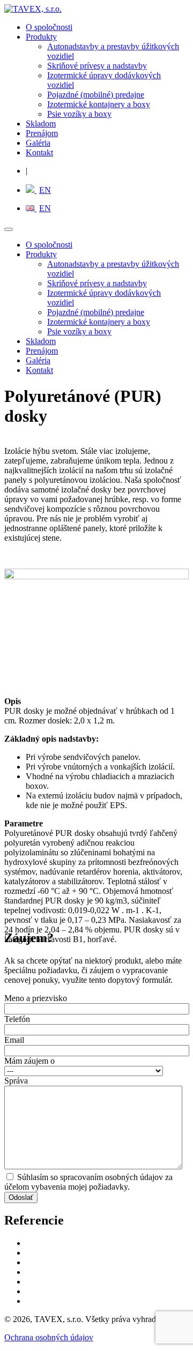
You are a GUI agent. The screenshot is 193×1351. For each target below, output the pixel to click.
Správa (16, 1080)
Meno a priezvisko (35, 998)
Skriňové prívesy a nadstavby (97, 65)
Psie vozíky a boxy (79, 113)
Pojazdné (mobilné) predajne (95, 94)
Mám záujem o (29, 1060)
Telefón (17, 1019)
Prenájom (42, 133)
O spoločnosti (49, 27)
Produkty (41, 36)
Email (14, 1039)
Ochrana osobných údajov (48, 1337)
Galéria (38, 142)
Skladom (41, 123)
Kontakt (39, 152)
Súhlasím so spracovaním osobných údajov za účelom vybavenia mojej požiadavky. (88, 1182)
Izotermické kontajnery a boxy (98, 104)
